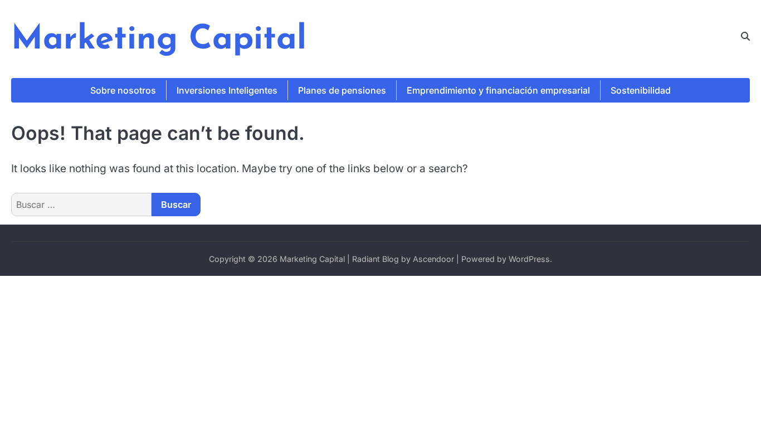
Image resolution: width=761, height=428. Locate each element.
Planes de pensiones (342, 90)
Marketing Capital (158, 40)
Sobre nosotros (123, 90)
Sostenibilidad (641, 90)
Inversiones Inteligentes (227, 90)
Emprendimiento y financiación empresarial (498, 90)
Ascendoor (433, 259)
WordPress (529, 259)
